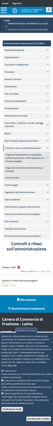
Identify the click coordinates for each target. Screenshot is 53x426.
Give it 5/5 (12, 283)
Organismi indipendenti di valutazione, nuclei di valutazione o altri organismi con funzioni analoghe (24, 158)
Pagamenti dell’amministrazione (20, 192)
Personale (9, 71)
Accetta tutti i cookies (39, 419)
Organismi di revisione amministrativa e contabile (24, 169)
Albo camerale (28, 299)
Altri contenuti (11, 221)
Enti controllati (12, 93)
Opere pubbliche (12, 199)
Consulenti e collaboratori (17, 64)
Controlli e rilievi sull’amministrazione (23, 148)
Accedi (5, 3)
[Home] (27, 11)
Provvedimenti (11, 108)
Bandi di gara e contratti (16, 115)
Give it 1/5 (3, 283)
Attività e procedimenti (15, 101)
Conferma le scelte (12, 409)
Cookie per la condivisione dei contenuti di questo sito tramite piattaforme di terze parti (25, 382)
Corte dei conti (12, 177)
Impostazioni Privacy (26, 330)
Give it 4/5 (10, 283)
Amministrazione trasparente (28, 308)
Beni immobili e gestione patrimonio (21, 140)
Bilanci (8, 133)
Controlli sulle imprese (15, 228)
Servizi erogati (11, 185)
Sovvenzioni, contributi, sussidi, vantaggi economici (24, 124)
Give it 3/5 (8, 283)
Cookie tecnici (10, 370)
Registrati (17, 3)
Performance (11, 86)
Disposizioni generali (14, 50)
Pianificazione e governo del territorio (22, 206)
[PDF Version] (19, 267)
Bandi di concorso (13, 79)
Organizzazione (12, 57)
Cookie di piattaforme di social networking (23, 393)
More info (12, 365)
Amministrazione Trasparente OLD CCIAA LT (26, 25)
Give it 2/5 (5, 283)
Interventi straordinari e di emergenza (22, 214)
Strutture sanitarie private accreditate (23, 236)
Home (7, 20)
